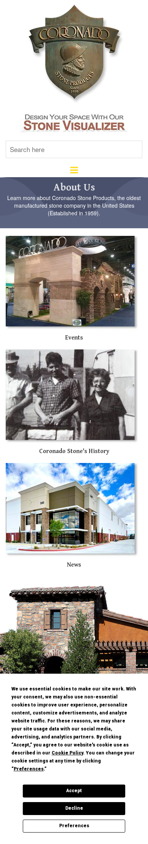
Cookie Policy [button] (67, 753)
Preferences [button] (29, 769)
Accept (74, 790)
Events (74, 337)
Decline (74, 808)
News (74, 565)
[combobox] (74, 149)
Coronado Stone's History (74, 451)
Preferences (74, 825)
